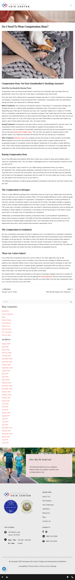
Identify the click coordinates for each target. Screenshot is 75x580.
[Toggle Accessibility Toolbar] (4, 568)
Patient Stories (6, 320)
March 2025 (6, 380)
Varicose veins (19, 138)
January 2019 (6, 413)
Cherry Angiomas (7, 314)
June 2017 (5, 422)
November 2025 (7, 362)
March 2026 (6, 350)
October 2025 (6, 365)
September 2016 (7, 434)
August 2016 (6, 437)
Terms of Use (44, 566)
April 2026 (5, 347)
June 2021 (5, 404)
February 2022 (6, 395)
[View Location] (6, 532)
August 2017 (6, 416)
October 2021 (6, 398)
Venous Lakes (6, 335)
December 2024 (7, 386)
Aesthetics (5, 311)
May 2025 (5, 374)
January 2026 (6, 356)
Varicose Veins (6, 329)
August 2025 (6, 371)
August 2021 (6, 401)
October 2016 (6, 431)
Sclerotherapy (6, 323)
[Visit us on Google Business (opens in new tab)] (46, 532)
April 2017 (5, 425)
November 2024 (7, 389)
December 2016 (7, 428)
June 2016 (5, 443)
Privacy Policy (34, 566)
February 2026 (6, 353)
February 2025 (6, 383)
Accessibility (23, 566)
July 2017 (5, 419)
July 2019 (5, 410)
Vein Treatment (7, 332)
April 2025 (5, 377)
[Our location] (67, 577)
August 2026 (6, 344)
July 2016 (5, 440)
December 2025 (7, 359)
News (3, 317)
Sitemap (53, 566)
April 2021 (5, 407)
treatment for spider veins (22, 132)
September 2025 (7, 368)
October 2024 (6, 392)
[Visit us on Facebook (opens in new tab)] (43, 532)
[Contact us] (72, 577)
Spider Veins (6, 326)
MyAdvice (62, 561)
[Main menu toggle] (71, 5)
